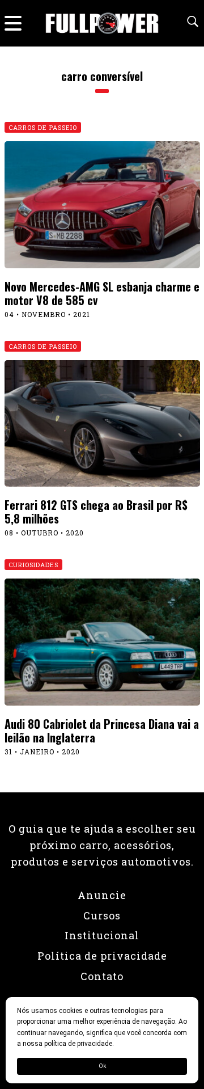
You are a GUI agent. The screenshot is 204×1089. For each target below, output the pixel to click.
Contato (102, 976)
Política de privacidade (102, 956)
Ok (102, 1066)
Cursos (102, 915)
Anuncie (102, 895)
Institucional (102, 935)
